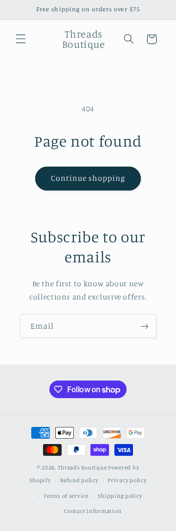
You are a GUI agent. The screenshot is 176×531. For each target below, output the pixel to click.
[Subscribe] (144, 326)
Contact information (92, 511)
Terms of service (66, 495)
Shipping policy (120, 495)
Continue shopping (88, 178)
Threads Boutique (83, 467)
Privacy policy (127, 480)
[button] (20, 39)
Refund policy (79, 480)
